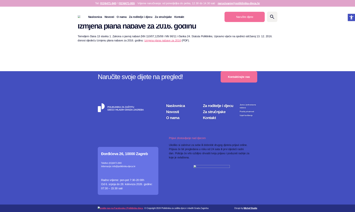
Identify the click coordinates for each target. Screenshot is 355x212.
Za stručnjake (163, 16)
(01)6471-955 (127, 3)
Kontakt (179, 16)
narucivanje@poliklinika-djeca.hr (239, 3)
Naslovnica (95, 16)
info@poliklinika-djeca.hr (123, 166)
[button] (351, 17)
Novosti (109, 16)
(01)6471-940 (108, 3)
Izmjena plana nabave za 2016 (162, 40)
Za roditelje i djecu (140, 16)
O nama (121, 16)
